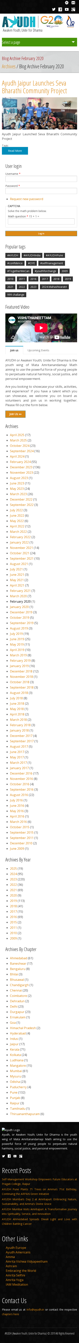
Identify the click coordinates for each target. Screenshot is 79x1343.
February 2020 (20, 601)
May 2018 (17, 709)
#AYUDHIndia (32, 255)
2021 (10, 287)
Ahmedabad (18, 958)
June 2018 (17, 703)
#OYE (31, 263)
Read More (15, 151)
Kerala (14, 1049)
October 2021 (19, 553)
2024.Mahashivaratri (54, 287)
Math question (18, 216)
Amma (10, 1257)
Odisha (15, 1082)
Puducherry (18, 1087)
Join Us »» (15, 414)
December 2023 (21, 467)
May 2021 (17, 580)
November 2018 (21, 677)
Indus (14, 1039)
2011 (22, 279)
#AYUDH (12, 255)
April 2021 (17, 585)
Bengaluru (17, 969)
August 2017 (19, 746)
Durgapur (17, 1012)
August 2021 (19, 564)
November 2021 (21, 548)
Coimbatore (18, 996)
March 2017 (18, 763)
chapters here (10, 1314)
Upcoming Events (38, 350)
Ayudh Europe (16, 1248)
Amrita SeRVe (15, 1275)
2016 (33, 279)
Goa (13, 1022)
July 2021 (16, 569)
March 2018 (18, 720)
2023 (33, 287)
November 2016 (21, 779)
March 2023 (18, 494)
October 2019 (19, 617)
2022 (22, 287)
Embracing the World (21, 1271)
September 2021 (22, 558)
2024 (13, 874)
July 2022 (16, 510)
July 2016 (16, 800)
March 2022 (18, 532)
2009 (65, 271)
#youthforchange (45, 271)
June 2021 (17, 575)
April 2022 (17, 526)
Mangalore (18, 1065)
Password (12, 186)
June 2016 (17, 805)
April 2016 (17, 816)
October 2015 (19, 827)
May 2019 (17, 644)
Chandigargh (19, 985)
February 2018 (20, 725)
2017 (45, 279)
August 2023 (19, 478)
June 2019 (17, 639)
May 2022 (17, 521)
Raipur (15, 1103)
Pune (13, 1092)
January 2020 (19, 607)
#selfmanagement (51, 263)
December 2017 (21, 736)
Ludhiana (16, 1060)
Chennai (16, 990)
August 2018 (19, 693)
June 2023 (17, 483)
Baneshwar (18, 963)
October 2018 (19, 682)
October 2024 (19, 446)
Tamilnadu (17, 1108)
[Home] (39, 27)
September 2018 (22, 687)
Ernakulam (18, 1017)
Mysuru (15, 1076)
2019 (68, 279)
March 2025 (18, 440)
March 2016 (18, 822)
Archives (9, 66)
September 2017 (22, 741)
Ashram (11, 1266)
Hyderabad (18, 1033)
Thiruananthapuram (25, 1114)
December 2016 (21, 773)
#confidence (15, 263)
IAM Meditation (17, 1284)
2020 (13, 895)
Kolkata (15, 1055)
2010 (10, 279)
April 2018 (17, 714)
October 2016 (19, 784)
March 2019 (18, 655)
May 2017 (17, 757)
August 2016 (19, 795)
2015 (13, 922)
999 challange (15, 294)
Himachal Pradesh (23, 1028)
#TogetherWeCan (18, 271)
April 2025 (17, 435)
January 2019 (19, 666)
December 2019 (21, 612)
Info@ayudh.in (35, 1309)
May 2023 (17, 489)
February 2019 (20, 660)
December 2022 (21, 499)
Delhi (13, 1006)
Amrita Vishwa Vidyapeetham (27, 1261)
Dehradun (17, 1001)
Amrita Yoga (14, 1280)
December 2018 (21, 671)
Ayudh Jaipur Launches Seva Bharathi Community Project (34, 87)
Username (13, 173)
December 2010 (21, 843)
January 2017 (19, 768)
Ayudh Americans (18, 1252)
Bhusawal (17, 980)
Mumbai (16, 1071)
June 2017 (17, 752)
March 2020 (18, 596)
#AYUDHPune (54, 255)
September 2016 (22, 789)
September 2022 (22, 505)
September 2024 (22, 451)
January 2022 (19, 542)
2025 (13, 868)
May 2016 (17, 811)
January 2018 (19, 730)
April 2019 (17, 650)
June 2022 (17, 515)
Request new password (26, 199)
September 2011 (22, 838)
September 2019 (22, 623)
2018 (56, 279)
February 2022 (20, 537)
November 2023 (21, 472)
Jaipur (14, 1044)
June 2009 (17, 848)
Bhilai (14, 974)
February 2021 (20, 591)
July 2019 (16, 634)
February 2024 (20, 462)
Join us (14, 350)
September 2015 (22, 832)
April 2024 (17, 456)
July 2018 (16, 698)
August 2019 (19, 628)
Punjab (15, 1098)
